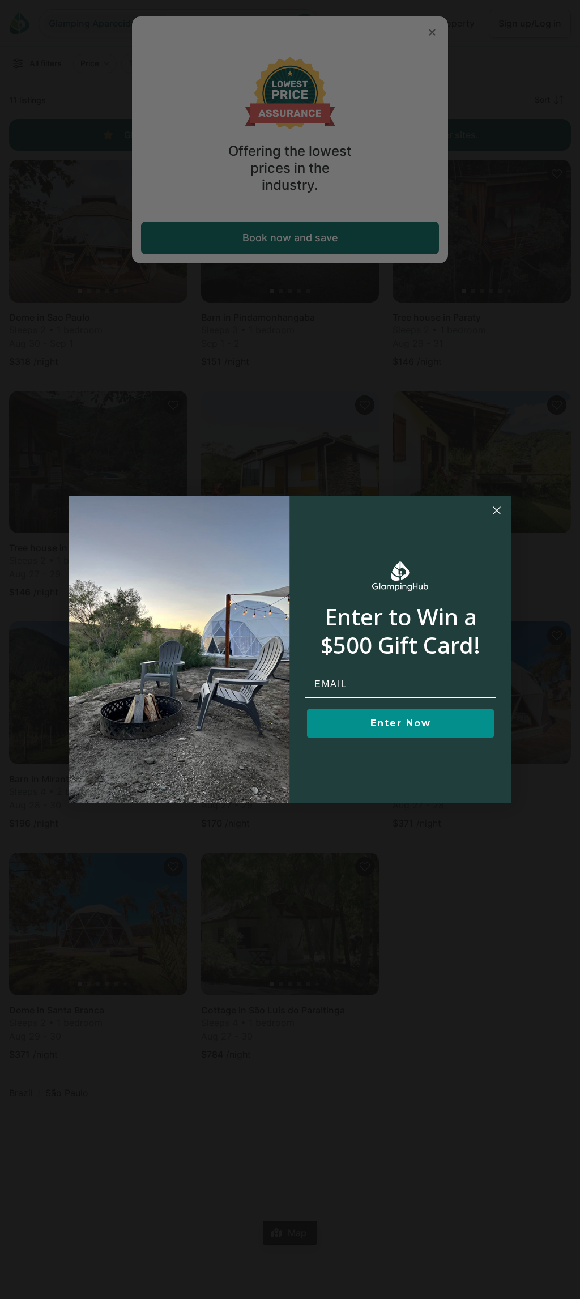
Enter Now (400, 723)
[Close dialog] (496, 510)
